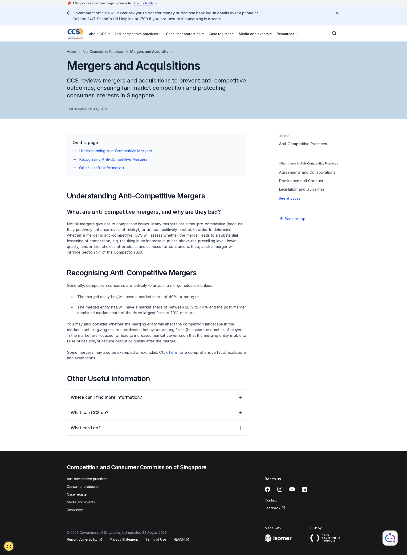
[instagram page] (280, 489)
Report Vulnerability (82, 539)
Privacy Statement (124, 539)
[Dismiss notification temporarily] (337, 13)
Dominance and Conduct (301, 180)
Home (71, 51)
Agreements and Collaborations (307, 172)
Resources (75, 510)
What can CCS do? (89, 412)
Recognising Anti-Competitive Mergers (113, 159)
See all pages (289, 198)
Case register (77, 494)
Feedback (273, 508)
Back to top (295, 218)
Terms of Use (155, 539)
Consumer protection (83, 487)
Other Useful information (101, 167)
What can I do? (86, 427)
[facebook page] (267, 489)
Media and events (81, 502)
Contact (271, 500)
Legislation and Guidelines (302, 189)
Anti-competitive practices (87, 479)
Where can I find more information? (106, 397)
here (173, 352)
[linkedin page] (304, 489)
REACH (179, 539)
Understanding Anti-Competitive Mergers (115, 150)
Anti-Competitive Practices (103, 51)
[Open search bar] (334, 33)
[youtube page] (292, 489)
